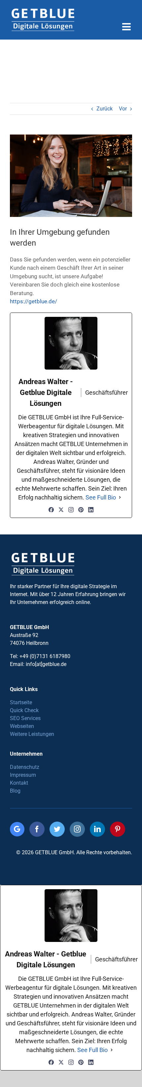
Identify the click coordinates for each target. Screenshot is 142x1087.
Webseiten (22, 726)
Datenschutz (24, 767)
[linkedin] (97, 829)
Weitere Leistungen (32, 734)
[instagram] (77, 829)
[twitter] (57, 829)
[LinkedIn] (91, 510)
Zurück (104, 109)
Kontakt (19, 783)
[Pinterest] (81, 510)
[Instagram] (71, 510)
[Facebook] (51, 510)
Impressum (23, 775)
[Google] (17, 829)
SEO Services (25, 718)
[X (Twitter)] (61, 510)
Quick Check (24, 710)
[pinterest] (117, 829)
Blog (15, 791)
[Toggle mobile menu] (127, 27)
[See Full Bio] (120, 497)
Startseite (21, 702)
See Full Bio (101, 497)
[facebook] (37, 829)
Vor (123, 109)
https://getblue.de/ (33, 301)
